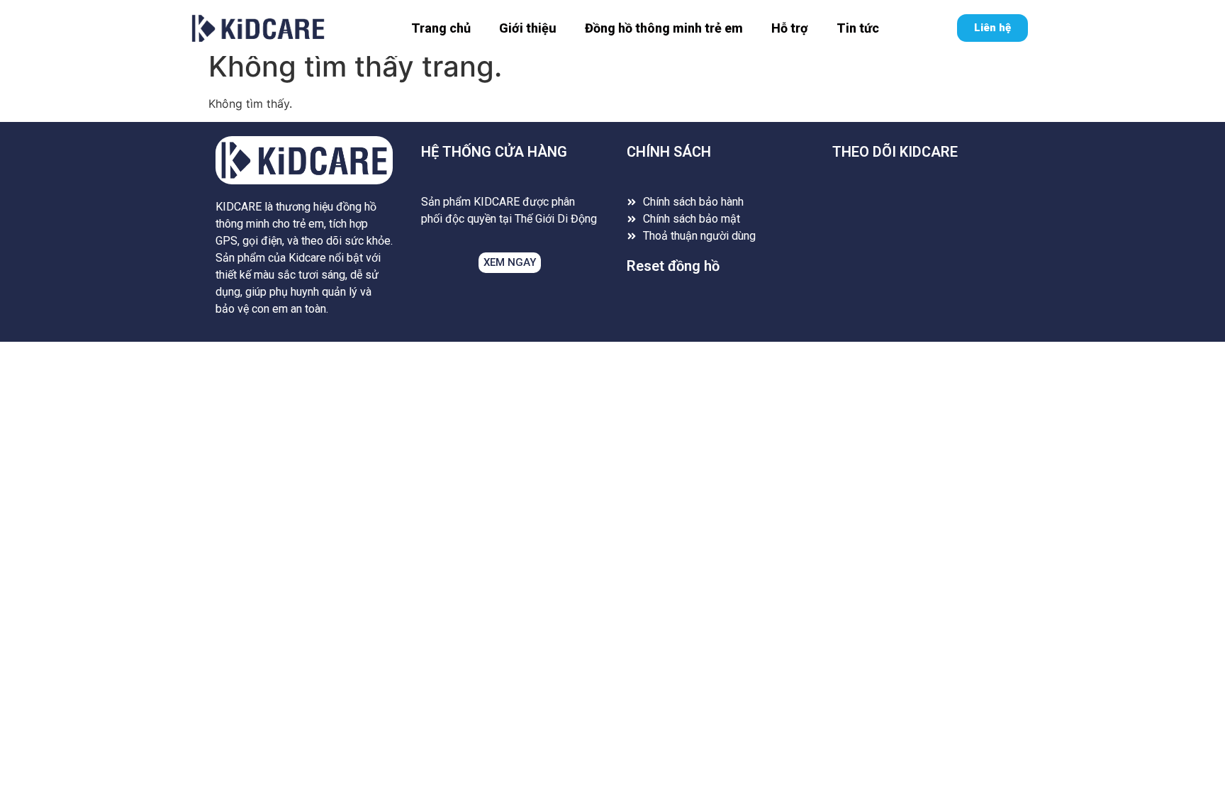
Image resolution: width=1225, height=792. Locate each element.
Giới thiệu (527, 28)
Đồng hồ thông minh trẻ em (664, 28)
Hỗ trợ (789, 28)
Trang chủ (441, 28)
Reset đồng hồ (673, 265)
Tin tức (858, 28)
